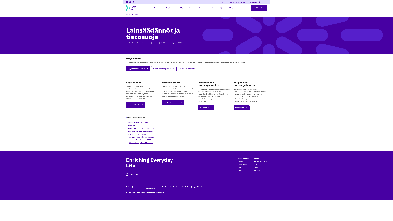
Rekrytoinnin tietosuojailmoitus (141, 131)
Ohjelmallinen (242, 164)
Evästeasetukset (150, 188)
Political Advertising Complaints (141, 137)
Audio (256, 164)
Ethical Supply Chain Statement (141, 143)
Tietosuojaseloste (132, 187)
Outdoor (257, 170)
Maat (239, 167)
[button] (259, 2)
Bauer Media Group (260, 161)
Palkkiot (132, 126)
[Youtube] (132, 174)
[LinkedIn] (137, 174)
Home (128, 14)
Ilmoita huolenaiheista (170, 187)
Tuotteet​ (240, 161)
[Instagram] (127, 2)
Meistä (240, 170)
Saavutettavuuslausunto (138, 123)
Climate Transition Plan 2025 (140, 140)
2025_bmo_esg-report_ (138, 134)
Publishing (257, 167)
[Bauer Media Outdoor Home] (132, 8)
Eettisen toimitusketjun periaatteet (142, 128)
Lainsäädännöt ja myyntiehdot (191, 187)
